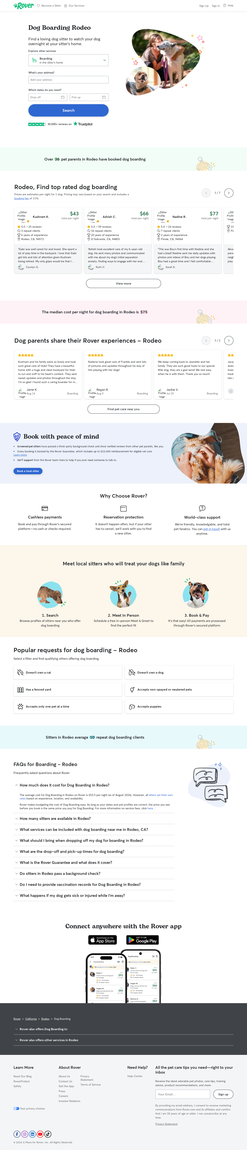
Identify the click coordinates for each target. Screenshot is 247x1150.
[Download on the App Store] (102, 940)
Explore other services (42, 51)
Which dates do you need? (44, 90)
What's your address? (41, 72)
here (150, 808)
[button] (74, 6)
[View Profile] (48, 374)
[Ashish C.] (118, 240)
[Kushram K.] (48, 240)
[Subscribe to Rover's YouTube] (40, 1134)
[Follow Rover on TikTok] (47, 1134)
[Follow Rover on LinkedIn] (32, 1134)
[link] (68, 110)
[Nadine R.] (188, 240)
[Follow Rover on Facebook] (17, 1134)
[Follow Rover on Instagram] (24, 1134)
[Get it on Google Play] (142, 940)
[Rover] (24, 6)
